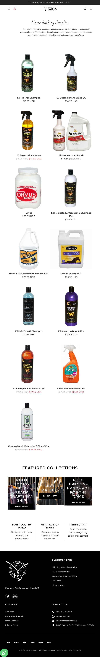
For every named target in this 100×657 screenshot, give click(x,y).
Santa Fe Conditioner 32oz (71, 388)
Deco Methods (11, 621)
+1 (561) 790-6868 (64, 612)
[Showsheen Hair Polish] (71, 131)
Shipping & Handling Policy (64, 567)
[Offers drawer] (14, 9)
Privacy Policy (11, 625)
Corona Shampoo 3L (71, 273)
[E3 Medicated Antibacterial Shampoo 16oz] (71, 188)
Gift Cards (56, 580)
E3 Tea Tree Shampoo (28, 98)
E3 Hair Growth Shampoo (28, 331)
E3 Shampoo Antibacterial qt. (29, 388)
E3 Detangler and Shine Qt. (71, 98)
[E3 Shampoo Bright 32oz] (71, 307)
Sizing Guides (58, 585)
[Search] (85, 9)
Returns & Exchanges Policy (64, 576)
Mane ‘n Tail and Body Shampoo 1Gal (28, 273)
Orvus (29, 213)
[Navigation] (9, 9)
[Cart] (91, 9)
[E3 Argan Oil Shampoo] (29, 131)
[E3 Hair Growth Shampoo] (29, 307)
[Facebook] (7, 596)
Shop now (21, 506)
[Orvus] (29, 188)
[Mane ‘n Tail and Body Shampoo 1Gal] (29, 249)
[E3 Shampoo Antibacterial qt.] (29, 364)
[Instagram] (15, 596)
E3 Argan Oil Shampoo (29, 155)
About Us (9, 612)
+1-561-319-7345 (63, 616)
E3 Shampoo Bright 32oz (71, 331)
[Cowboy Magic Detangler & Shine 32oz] (29, 422)
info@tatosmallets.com (66, 621)
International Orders (61, 572)
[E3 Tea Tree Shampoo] (29, 73)
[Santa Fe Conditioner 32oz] (71, 364)
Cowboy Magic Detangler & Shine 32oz (28, 446)
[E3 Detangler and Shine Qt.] (71, 73)
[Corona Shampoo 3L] (71, 249)
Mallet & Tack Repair (14, 616)
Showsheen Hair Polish (71, 155)
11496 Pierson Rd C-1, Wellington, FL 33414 (75, 625)
